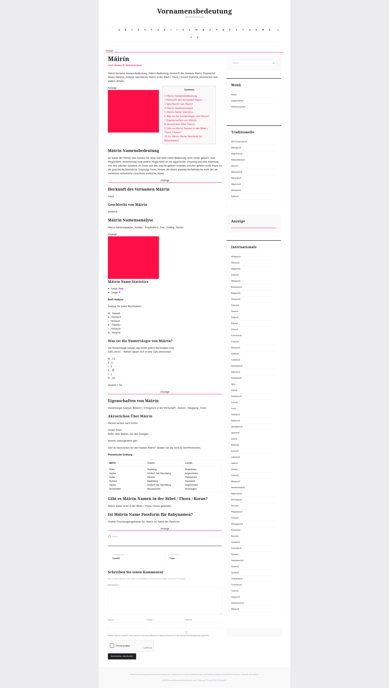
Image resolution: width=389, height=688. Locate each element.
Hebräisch (235, 372)
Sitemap (201, 680)
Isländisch (235, 414)
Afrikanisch (236, 256)
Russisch (235, 536)
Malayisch (235, 481)
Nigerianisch (236, 493)
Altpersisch (236, 184)
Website (188, 619)
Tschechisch (236, 584)
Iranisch (234, 402)
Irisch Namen (115, 65)
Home (234, 94)
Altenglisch (236, 147)
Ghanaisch (235, 347)
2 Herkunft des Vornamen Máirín (183, 100)
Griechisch (235, 359)
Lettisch (234, 463)
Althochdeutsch (238, 159)
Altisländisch (236, 172)
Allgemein (235, 268)
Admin (114, 536)
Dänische (235, 305)
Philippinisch (236, 511)
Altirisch (234, 165)
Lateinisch (235, 457)
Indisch (234, 390)
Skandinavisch (237, 560)
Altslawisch (236, 190)
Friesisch (235, 341)
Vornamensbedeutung (194, 11)
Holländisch (236, 378)
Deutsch (234, 311)
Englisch (234, 317)
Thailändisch (236, 578)
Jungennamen (237, 100)
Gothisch (235, 196)
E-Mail (150, 619)
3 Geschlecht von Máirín (178, 104)
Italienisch (235, 420)
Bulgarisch (235, 293)
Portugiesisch (237, 523)
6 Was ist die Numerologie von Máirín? (186, 116)
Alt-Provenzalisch (239, 141)
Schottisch (235, 542)
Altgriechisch (237, 153)
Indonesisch (236, 396)
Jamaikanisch (236, 426)
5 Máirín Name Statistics (178, 112)
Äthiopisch (235, 280)
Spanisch (235, 572)
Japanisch (235, 432)
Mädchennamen (134, 65)
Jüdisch (234, 438)
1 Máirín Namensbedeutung (180, 96)
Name (111, 619)
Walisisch (235, 609)
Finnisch (234, 329)
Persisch (234, 505)
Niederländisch (238, 487)
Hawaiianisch (237, 365)
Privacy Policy (212, 680)
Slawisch (235, 566)
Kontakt (222, 680)
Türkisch (234, 590)
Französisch (236, 335)
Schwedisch (236, 548)
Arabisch (235, 274)
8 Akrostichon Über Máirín (179, 124)
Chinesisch (235, 299)
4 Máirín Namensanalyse (178, 108)
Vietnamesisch (237, 603)
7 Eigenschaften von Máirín (180, 120)
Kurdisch (235, 451)
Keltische (235, 444)
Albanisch (235, 262)
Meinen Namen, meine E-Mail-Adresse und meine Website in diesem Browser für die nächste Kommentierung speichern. (158, 635)
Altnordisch (236, 178)
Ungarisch (235, 596)
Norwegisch (236, 499)
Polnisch (234, 517)
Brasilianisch (236, 287)
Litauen (234, 469)
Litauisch (235, 475)
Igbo (233, 384)
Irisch (233, 408)
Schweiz (235, 554)
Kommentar (113, 584)
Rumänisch (236, 530)
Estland (234, 323)
